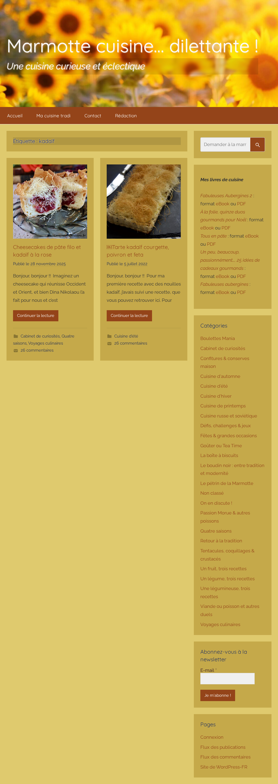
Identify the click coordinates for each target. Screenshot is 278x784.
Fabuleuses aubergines (224, 284)
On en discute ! (216, 503)
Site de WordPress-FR (223, 767)
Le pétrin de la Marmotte (226, 483)
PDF (241, 203)
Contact (92, 115)
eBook (222, 203)
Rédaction (126, 115)
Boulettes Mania (217, 338)
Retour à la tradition (221, 540)
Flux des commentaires (225, 757)
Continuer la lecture (35, 315)
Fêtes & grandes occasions (228, 435)
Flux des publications (222, 747)
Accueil (15, 115)
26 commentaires (37, 350)
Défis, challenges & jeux (225, 425)
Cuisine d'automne (220, 376)
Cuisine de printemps (223, 406)
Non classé (212, 493)
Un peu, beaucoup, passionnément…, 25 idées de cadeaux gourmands (230, 260)
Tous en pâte (213, 236)
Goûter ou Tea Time (221, 445)
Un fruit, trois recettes (223, 568)
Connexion (211, 737)
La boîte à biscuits (219, 455)
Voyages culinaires (45, 343)
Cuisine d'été (126, 336)
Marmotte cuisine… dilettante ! (132, 45)
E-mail (208, 670)
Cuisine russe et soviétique (228, 416)
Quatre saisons (216, 531)
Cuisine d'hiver (216, 396)
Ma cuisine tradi (53, 115)
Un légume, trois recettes (227, 578)
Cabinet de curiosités (40, 336)
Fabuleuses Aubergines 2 (226, 195)
